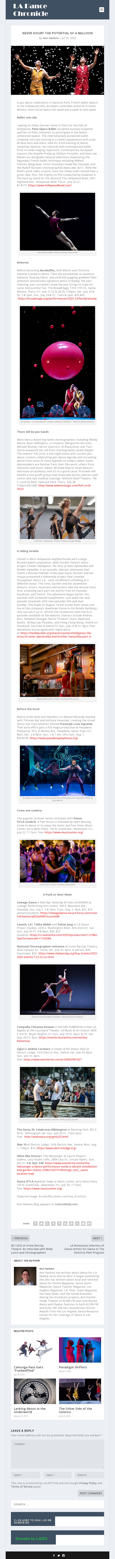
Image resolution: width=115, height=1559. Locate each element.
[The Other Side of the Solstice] (80, 1391)
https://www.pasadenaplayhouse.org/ (54, 738)
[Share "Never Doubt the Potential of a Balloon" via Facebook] (35, 1224)
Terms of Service (22, 1486)
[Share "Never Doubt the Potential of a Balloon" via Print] (89, 1224)
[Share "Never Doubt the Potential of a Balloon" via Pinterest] (59, 1224)
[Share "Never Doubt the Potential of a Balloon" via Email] (83, 1224)
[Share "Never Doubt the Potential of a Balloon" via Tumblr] (53, 1224)
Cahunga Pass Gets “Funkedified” (28, 1369)
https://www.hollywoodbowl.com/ (50, 185)
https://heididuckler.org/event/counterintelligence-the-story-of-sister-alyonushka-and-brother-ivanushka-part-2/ (54, 634)
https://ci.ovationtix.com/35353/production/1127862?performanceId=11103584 (57, 936)
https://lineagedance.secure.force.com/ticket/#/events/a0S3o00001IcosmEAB (57, 914)
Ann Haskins (51, 38)
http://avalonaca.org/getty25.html (46, 1136)
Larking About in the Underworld (30, 1410)
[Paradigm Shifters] (80, 1350)
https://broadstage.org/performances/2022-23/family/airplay (57, 298)
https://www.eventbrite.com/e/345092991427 (53, 1059)
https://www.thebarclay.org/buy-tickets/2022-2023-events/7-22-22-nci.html (57, 955)
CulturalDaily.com (66, 1204)
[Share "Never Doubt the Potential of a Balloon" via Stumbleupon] (77, 1224)
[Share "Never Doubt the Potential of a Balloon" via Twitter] (41, 1224)
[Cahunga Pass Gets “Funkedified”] (35, 1350)
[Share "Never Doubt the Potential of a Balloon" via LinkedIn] (65, 1224)
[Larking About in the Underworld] (35, 1391)
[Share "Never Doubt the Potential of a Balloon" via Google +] (47, 1224)
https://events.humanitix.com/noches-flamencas (52, 1039)
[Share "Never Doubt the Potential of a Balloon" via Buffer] (71, 1224)
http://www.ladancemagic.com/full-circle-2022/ (54, 487)
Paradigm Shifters (73, 1367)
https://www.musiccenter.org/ (63, 832)
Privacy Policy (88, 1483)
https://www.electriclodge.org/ (56, 1148)
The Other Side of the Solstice (75, 1410)
